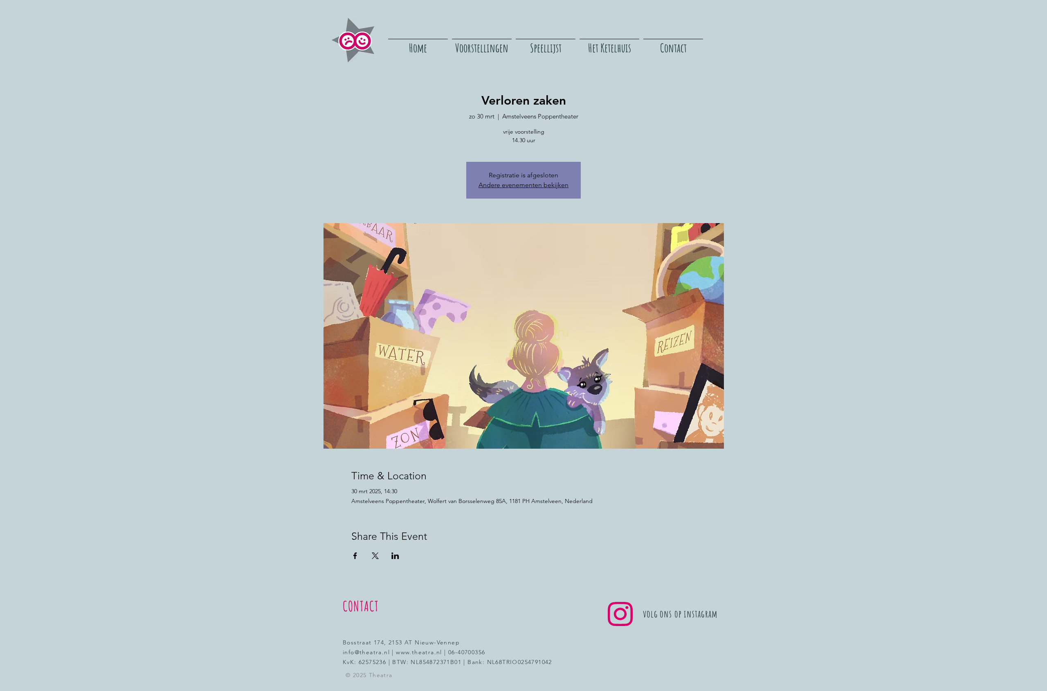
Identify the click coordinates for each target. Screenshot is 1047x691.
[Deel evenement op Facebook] (355, 555)
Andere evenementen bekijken (523, 185)
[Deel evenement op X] (375, 555)
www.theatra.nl (419, 652)
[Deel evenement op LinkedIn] (395, 555)
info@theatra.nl (366, 652)
